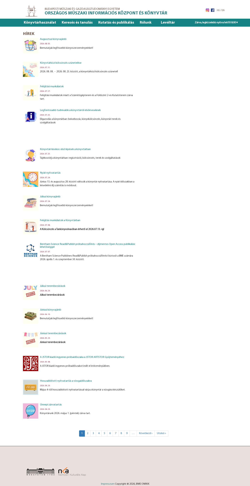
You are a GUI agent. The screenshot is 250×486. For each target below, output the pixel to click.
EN (223, 10)
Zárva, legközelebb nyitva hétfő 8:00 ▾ (216, 22)
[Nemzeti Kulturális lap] (76, 470)
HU (218, 10)
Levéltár (168, 23)
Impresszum (107, 484)
